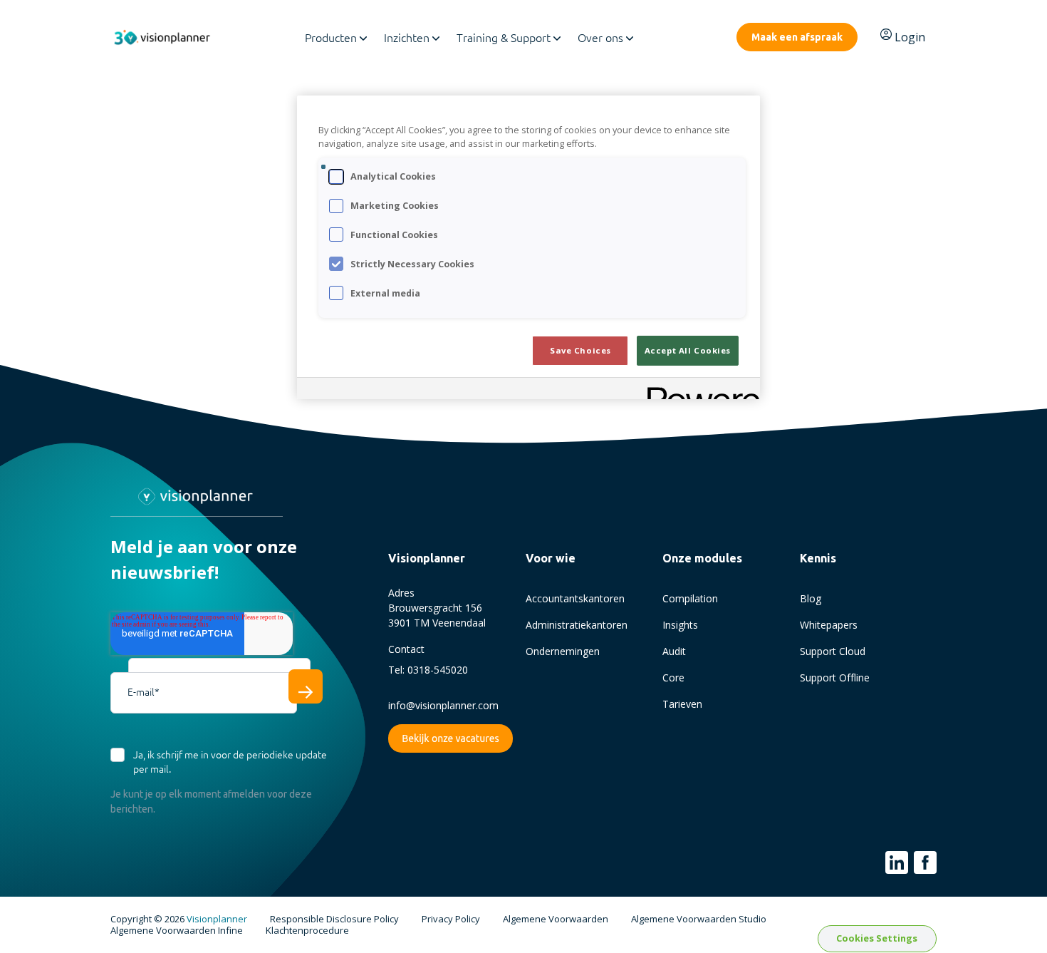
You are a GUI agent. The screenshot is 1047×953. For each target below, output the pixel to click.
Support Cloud (832, 651)
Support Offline (835, 677)
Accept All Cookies (688, 350)
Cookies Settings (876, 938)
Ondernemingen (563, 651)
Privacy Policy (451, 919)
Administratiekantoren (576, 625)
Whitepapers (829, 625)
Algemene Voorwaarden (555, 919)
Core (673, 677)
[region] (528, 247)
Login (910, 37)
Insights (680, 625)
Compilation (690, 598)
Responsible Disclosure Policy (334, 919)
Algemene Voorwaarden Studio (698, 919)
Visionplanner (217, 918)
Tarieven (682, 704)
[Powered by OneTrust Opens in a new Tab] (699, 390)
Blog (810, 598)
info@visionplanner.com (443, 705)
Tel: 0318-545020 (428, 669)
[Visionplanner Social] (896, 862)
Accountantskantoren (575, 598)
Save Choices (580, 350)
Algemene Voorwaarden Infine (176, 931)
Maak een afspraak (797, 37)
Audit (674, 651)
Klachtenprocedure (307, 931)
